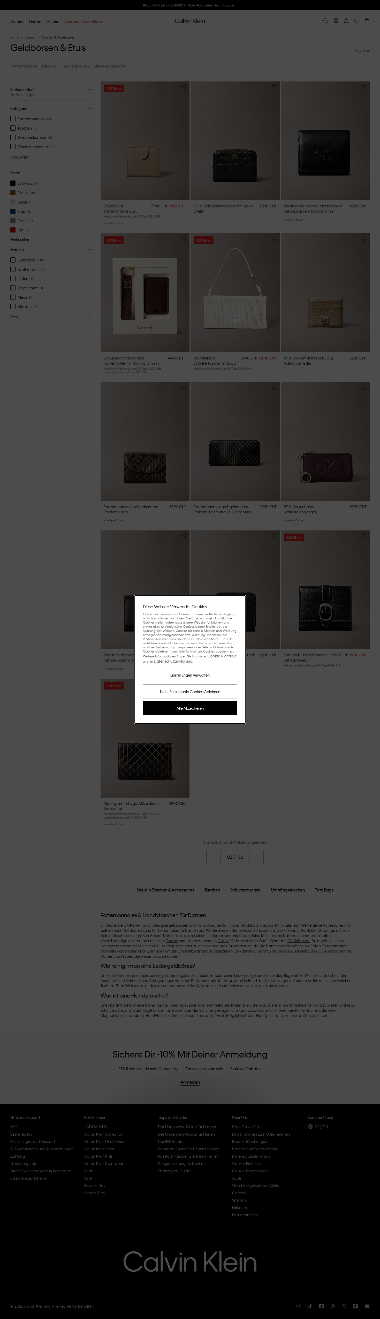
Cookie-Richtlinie (222, 656)
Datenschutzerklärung (173, 661)
